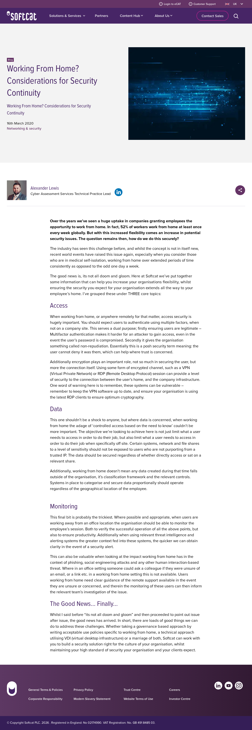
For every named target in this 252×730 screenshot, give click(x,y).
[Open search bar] (237, 15)
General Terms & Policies (45, 690)
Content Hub (130, 15)
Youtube (229, 685)
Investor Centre (179, 699)
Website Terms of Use (138, 699)
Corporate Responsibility (45, 699)
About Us (162, 15)
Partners (101, 15)
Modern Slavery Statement (92, 699)
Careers (174, 690)
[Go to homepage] (12, 692)
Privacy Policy (83, 690)
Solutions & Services (65, 15)
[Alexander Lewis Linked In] (118, 192)
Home (22, 16)
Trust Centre (132, 690)
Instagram (239, 685)
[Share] (240, 190)
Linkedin (218, 685)
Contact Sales (212, 15)
